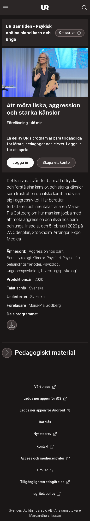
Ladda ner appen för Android (42, 410)
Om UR (42, 470)
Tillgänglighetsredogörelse (42, 482)
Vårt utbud (42, 387)
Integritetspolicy (42, 494)
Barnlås (45, 422)
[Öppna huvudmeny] (6, 8)
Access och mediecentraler (42, 458)
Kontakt (42, 446)
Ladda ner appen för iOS (42, 398)
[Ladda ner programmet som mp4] (12, 325)
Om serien (67, 33)
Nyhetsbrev (42, 434)
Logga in (20, 162)
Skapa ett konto (56, 162)
